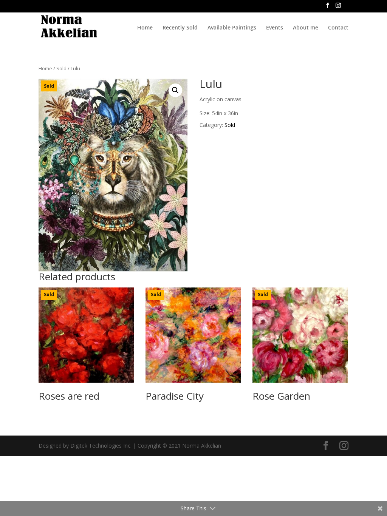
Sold (61, 68)
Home (145, 28)
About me (305, 28)
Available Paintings (231, 28)
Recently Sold (180, 28)
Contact (338, 28)
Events (274, 28)
